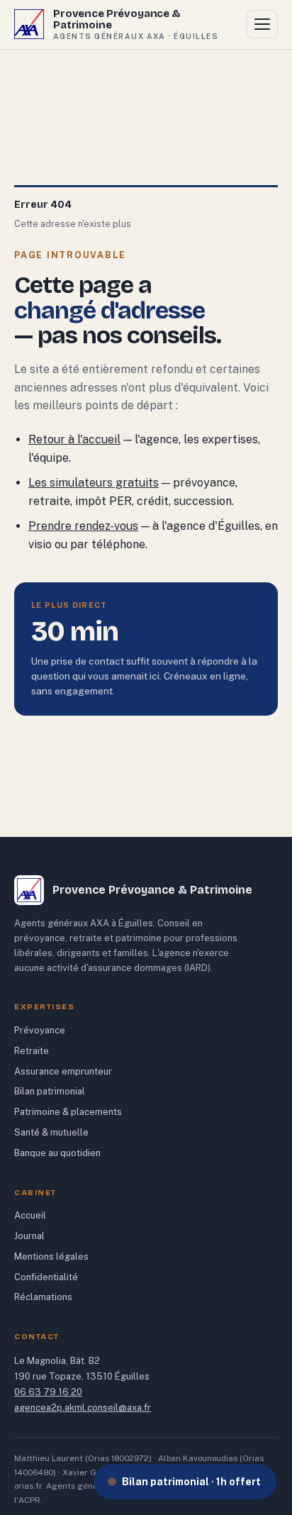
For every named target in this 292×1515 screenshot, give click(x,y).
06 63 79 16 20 (48, 1392)
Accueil (30, 1215)
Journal (29, 1236)
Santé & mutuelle (51, 1132)
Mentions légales (51, 1256)
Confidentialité (46, 1277)
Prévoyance (39, 1030)
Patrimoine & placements (68, 1111)
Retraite (31, 1050)
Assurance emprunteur (63, 1071)
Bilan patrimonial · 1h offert (191, 1481)
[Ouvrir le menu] (262, 24)
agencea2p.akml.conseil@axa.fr (82, 1407)
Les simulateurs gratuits (93, 482)
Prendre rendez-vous (83, 526)
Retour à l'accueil (74, 439)
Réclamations (43, 1297)
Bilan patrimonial (49, 1091)
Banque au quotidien (57, 1153)
